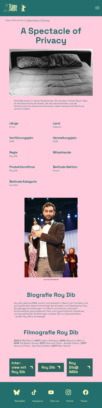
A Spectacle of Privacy (38, 20)
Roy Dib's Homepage (34, 316)
